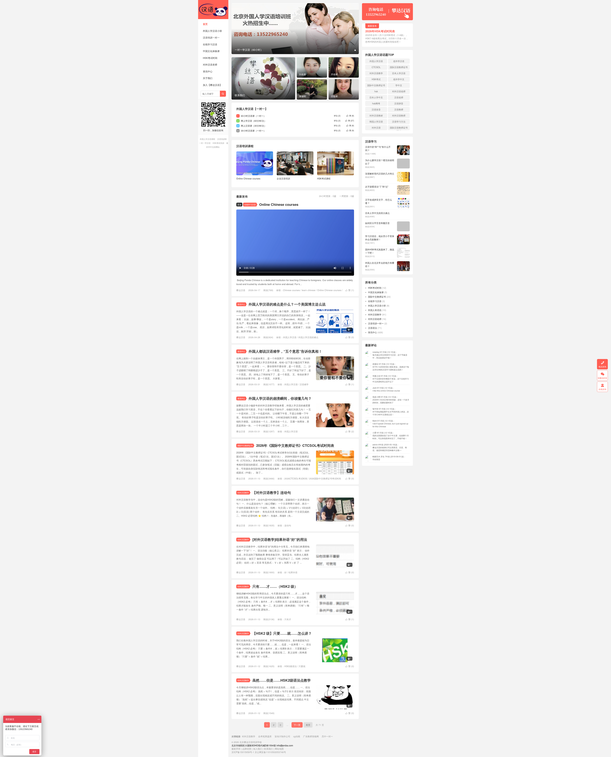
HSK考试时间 (210, 57)
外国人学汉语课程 (207, 139)
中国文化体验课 (211, 51)
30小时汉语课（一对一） (253, 130)
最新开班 (236, 748)
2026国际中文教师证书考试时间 (325, 478)
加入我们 (257, 748)
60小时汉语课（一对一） (253, 115)
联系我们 (269, 748)
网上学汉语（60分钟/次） (253, 120)
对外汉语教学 (243, 492)
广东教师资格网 (311, 736)
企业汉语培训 (283, 178)
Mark (390, 423)
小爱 (390, 435)
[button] (355, 50)
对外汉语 (376, 127)
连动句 (287, 525)
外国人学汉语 (289, 337)
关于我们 (207, 78)
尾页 (308, 724)
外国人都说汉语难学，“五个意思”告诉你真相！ (285, 351)
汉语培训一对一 (211, 37)
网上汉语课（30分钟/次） (253, 125)
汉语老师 (398, 97)
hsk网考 (376, 103)
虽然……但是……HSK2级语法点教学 (281, 680)
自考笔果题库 (265, 736)
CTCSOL (376, 67)
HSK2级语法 (290, 666)
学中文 (398, 85)
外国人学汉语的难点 (308, 337)
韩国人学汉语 (376, 121)
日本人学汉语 (398, 73)
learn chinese (308, 290)
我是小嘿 (390, 399)
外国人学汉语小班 (212, 30)
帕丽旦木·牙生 (389, 458)
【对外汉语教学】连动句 (271, 492)
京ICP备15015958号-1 (243, 752)
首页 (205, 24)
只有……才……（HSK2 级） (275, 586)
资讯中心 (207, 71)
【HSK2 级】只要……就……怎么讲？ (282, 633)
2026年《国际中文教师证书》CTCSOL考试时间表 (295, 445)
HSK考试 (376, 79)
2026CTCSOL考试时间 (295, 478)
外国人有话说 (374, 310)
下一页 (297, 724)
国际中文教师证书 (245, 445)
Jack (386, 389)
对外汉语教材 (376, 115)
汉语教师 (398, 109)
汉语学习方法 (398, 121)
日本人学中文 (376, 97)
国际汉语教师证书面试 (399, 128)
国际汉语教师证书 (399, 67)
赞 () (350, 115)
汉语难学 (304, 384)
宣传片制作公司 (282, 736)
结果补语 (292, 572)
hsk (376, 91)
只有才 (287, 619)
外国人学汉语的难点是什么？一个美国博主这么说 (287, 304)
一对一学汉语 (205, 143)
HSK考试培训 (218, 143)
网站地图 (279, 748)
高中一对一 (327, 736)
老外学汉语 (398, 61)
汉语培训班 (222, 139)
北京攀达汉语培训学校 (213, 9)
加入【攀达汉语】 (212, 85)
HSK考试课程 (323, 178)
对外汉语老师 (210, 64)
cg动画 (296, 736)
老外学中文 (398, 79)
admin (389, 447)
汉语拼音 (398, 103)
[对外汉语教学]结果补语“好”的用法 (279, 539)
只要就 (302, 666)
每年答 (390, 411)
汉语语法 (372, 327)
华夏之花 (390, 378)
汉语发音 (376, 109)
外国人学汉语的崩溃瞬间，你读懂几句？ (280, 398)
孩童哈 (390, 367)
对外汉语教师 (398, 115)
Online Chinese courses (248, 178)
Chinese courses (291, 290)
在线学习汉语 (210, 44)
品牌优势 (246, 748)
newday (389, 355)
